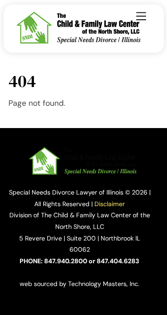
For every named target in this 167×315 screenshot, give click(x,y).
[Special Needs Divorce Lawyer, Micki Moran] (79, 41)
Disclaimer (109, 204)
